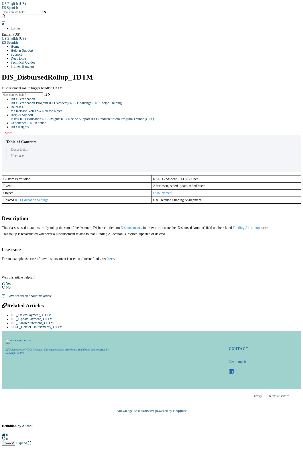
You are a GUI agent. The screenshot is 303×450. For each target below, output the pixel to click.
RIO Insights (51, 119)
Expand (22, 443)
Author (27, 426)
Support (16, 54)
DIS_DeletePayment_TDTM (31, 315)
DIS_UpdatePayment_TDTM (32, 319)
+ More (7, 133)
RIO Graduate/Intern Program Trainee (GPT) (122, 119)
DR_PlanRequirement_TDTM (32, 323)
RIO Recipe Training (107, 103)
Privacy (257, 396)
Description (19, 149)
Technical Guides (23, 62)
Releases (17, 107)
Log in (15, 28)
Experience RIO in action (28, 123)
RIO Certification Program (29, 103)
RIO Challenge (80, 103)
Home (15, 46)
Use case (17, 156)
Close (8, 443)
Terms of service (278, 396)
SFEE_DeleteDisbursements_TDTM (37, 327)
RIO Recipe (69, 119)
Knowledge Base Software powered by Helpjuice (151, 411)
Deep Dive (18, 58)
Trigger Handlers (22, 66)
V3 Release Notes (23, 111)
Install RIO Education (26, 119)
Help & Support (22, 50)
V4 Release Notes (49, 111)
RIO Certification (23, 99)
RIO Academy (59, 103)
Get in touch (237, 362)
